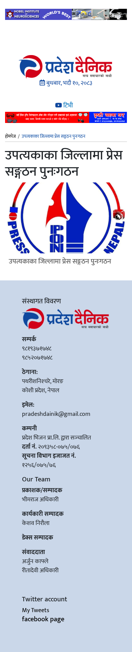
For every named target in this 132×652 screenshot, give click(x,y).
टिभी (67, 106)
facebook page (43, 619)
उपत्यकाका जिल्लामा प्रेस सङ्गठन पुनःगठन (60, 261)
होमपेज (10, 136)
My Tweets (35, 610)
